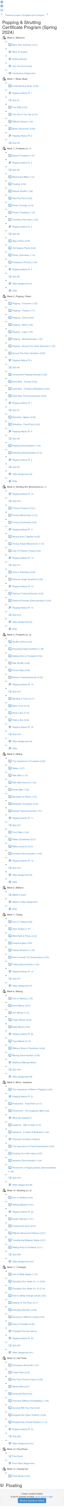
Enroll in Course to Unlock (32, 1500)
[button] (2, 2)
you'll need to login (44, 1496)
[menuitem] (2, 6)
